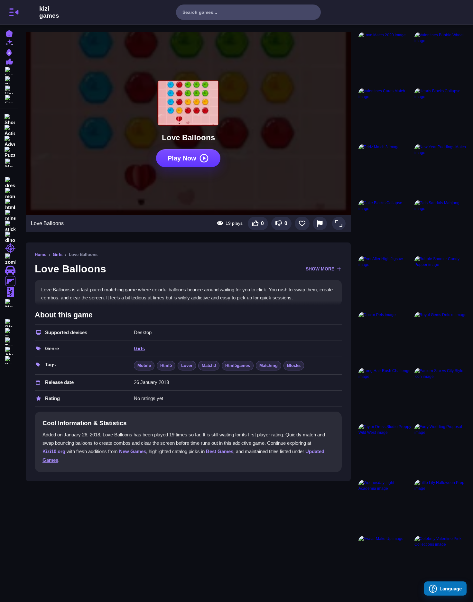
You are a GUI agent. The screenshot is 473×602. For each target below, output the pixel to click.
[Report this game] (320, 223)
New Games (132, 451)
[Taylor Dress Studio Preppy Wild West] (385, 450)
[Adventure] (9, 140)
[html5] (9, 204)
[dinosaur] (9, 237)
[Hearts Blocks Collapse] (441, 114)
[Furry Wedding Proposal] (441, 450)
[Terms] (9, 340)
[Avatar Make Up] (385, 562)
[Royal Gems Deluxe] (441, 338)
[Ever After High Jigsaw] (385, 282)
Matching (268, 365)
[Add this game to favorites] (302, 223)
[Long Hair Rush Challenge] (385, 394)
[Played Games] (9, 79)
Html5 (166, 365)
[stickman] (9, 226)
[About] (9, 350)
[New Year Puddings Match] (441, 170)
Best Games (219, 451)
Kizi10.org (53, 451)
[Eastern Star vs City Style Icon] (441, 394)
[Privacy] (9, 359)
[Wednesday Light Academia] (385, 506)
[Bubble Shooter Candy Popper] (441, 282)
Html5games (237, 365)
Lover (186, 365)
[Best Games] (9, 51)
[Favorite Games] (9, 98)
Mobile (144, 365)
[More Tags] (9, 302)
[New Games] (9, 42)
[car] (9, 270)
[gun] (9, 281)
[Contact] (9, 331)
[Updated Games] (9, 89)
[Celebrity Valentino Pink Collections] (441, 562)
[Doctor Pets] (385, 338)
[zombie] (9, 259)
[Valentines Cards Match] (385, 114)
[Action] (9, 129)
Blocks (294, 365)
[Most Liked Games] (9, 61)
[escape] (9, 292)
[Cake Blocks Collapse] (385, 226)
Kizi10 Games (49, 12)
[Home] (9, 33)
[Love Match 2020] (385, 59)
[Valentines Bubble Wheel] (441, 59)
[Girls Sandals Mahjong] (441, 226)
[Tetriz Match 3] (385, 170)
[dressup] (9, 182)
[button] (338, 223)
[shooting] (9, 248)
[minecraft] (9, 215)
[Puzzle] (9, 151)
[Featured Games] (9, 70)
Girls (57, 254)
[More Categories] (9, 162)
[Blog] (9, 322)
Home (40, 254)
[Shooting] (9, 119)
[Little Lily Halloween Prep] (441, 506)
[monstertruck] (9, 193)
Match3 (209, 365)
